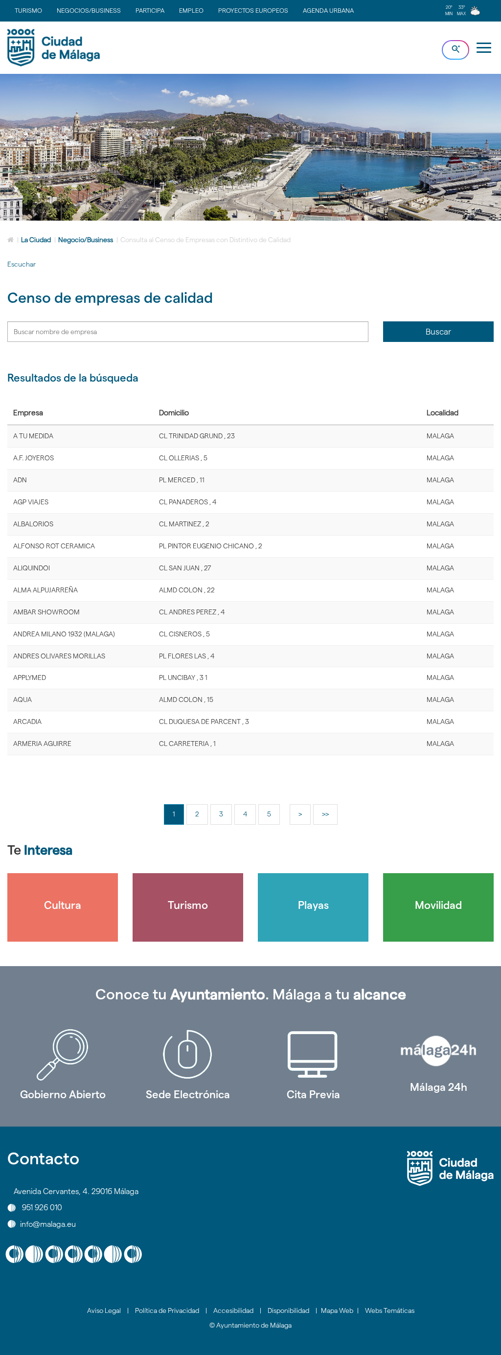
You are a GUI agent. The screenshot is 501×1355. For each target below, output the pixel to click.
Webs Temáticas (389, 1310)
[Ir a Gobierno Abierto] (62, 1055)
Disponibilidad (288, 1310)
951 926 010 (42, 1207)
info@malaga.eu (48, 1224)
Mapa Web (337, 1310)
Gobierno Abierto (63, 1094)
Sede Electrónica (188, 1094)
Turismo (28, 10)
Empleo (191, 10)
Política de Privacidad (167, 1310)
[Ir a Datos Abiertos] (313, 1055)
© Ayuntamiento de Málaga (250, 1325)
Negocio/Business (85, 240)
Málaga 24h (438, 1087)
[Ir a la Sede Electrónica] (188, 1055)
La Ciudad (36, 240)
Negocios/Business (89, 10)
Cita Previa (313, 1094)
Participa (150, 10)
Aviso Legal (104, 1310)
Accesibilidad (233, 1310)
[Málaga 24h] (438, 1051)
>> (325, 814)
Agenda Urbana (328, 10)
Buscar (438, 331)
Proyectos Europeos (253, 10)
